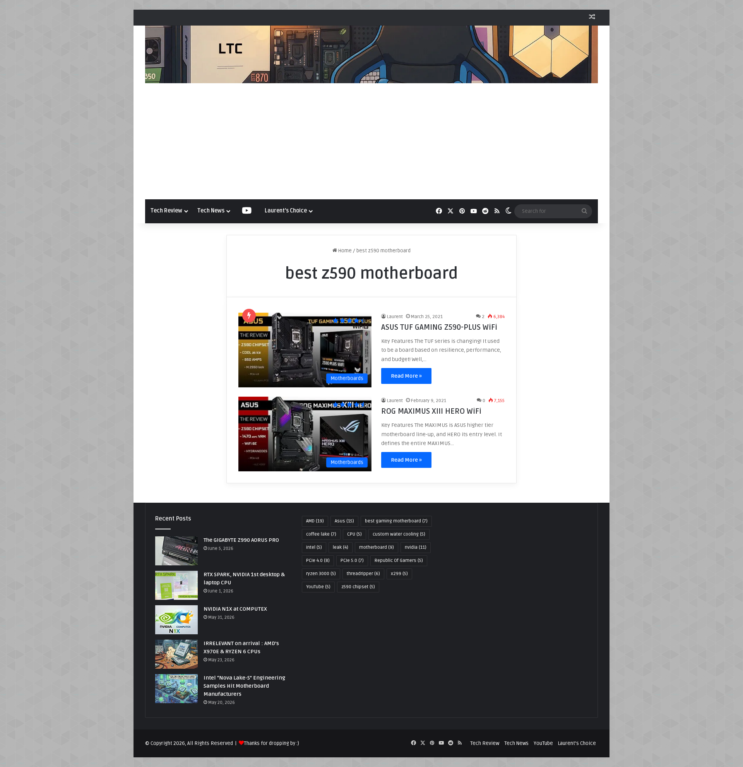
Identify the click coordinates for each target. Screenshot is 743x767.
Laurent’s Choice (286, 210)
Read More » (406, 376)
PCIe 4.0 (318, 560)
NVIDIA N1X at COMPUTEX (235, 609)
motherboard (376, 547)
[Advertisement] (371, 141)
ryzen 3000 (321, 574)
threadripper (363, 574)
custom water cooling (399, 534)
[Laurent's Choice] (371, 54)
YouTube (318, 587)
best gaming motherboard (396, 521)
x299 (399, 574)
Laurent (395, 317)
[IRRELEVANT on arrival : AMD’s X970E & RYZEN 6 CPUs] (176, 654)
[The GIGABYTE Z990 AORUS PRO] (176, 550)
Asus (344, 521)
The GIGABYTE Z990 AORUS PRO (241, 540)
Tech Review (166, 210)
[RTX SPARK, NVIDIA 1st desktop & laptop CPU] (176, 585)
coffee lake (321, 534)
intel (314, 547)
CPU (354, 534)
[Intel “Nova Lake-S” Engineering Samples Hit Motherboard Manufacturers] (176, 688)
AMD (315, 521)
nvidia (415, 547)
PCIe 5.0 (352, 560)
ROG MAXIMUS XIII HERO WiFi (431, 411)
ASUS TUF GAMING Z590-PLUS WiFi (439, 327)
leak (340, 547)
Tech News (210, 210)
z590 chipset (358, 587)
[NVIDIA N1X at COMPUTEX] (176, 619)
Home (344, 251)
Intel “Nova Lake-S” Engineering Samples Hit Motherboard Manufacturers (244, 686)
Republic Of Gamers (399, 560)
